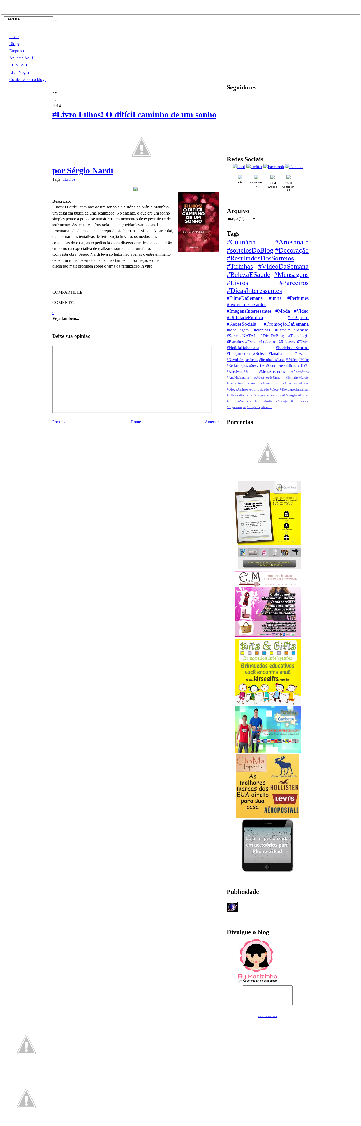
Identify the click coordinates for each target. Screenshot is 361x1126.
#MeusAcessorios (272, 371)
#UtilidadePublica (245, 317)
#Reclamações (237, 365)
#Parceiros (294, 283)
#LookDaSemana (239, 401)
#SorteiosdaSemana (292, 347)
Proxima (59, 422)
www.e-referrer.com (267, 1016)
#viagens (253, 407)
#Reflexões (235, 383)
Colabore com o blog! (27, 79)
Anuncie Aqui (21, 58)
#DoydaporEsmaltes (294, 389)
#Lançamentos (239, 353)
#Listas (303, 395)
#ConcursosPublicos (281, 365)
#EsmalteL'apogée (252, 395)
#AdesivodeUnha (239, 371)
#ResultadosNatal (272, 360)
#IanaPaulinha (281, 353)
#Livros (68, 179)
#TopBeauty (300, 401)
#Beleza (260, 353)
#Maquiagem (238, 330)
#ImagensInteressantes (249, 311)
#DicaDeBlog (272, 336)
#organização (236, 407)
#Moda (282, 311)
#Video (301, 311)
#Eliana (232, 395)
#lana (252, 383)
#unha (275, 298)
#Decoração (292, 250)
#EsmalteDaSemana (292, 330)
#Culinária (241, 242)
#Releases (287, 342)
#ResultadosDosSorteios (260, 258)
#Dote (274, 389)
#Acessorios (269, 383)
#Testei (303, 342)
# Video (292, 360)
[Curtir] (141, 170)
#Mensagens (291, 274)
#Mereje (282, 401)
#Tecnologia (298, 336)
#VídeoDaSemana (283, 266)
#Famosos (274, 395)
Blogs (14, 43)
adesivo (266, 407)
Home (136, 422)
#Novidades (235, 360)
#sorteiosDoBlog (250, 250)
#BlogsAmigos (237, 389)
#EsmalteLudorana (261, 342)
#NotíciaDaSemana (243, 347)
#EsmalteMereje (297, 377)
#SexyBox (257, 365)
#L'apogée (289, 395)
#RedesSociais (241, 324)
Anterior (212, 422)
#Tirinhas (240, 266)
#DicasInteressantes (254, 290)
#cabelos (251, 360)
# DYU (303, 365)
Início (14, 36)
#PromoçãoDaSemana (286, 324)
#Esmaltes (235, 342)
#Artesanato (292, 242)
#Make (304, 360)
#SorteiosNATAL (241, 336)
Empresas (17, 51)
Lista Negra (19, 72)
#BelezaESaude (248, 274)
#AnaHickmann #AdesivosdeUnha (253, 377)
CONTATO (19, 65)
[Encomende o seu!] (26, 1123)
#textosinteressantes (246, 304)
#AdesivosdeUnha (296, 383)
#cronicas (262, 330)
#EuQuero (298, 317)
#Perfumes (298, 298)
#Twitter (302, 353)
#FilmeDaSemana (245, 298)
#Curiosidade (259, 389)
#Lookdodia (263, 401)
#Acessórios (300, 372)
